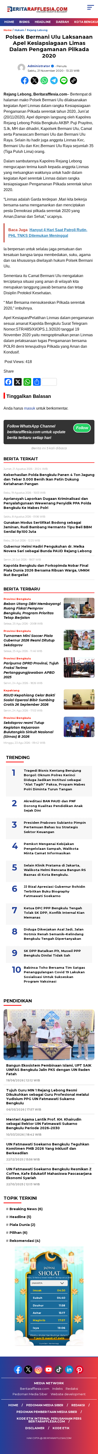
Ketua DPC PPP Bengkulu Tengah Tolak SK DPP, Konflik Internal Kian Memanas (54, 912)
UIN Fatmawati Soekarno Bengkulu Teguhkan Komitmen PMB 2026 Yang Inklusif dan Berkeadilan (47, 1148)
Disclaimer (34, 1428)
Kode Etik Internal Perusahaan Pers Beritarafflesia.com (49, 1420)
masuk (29, 408)
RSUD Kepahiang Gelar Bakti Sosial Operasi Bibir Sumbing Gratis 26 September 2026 (29, 699)
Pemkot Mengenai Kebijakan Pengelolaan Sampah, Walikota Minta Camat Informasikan (51, 848)
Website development (68, 1394)
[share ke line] (65, 83)
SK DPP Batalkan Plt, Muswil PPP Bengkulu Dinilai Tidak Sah (52, 953)
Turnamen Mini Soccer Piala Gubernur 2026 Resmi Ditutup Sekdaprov (29, 640)
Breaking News (26, 1209)
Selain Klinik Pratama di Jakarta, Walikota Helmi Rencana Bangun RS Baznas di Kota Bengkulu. (55, 870)
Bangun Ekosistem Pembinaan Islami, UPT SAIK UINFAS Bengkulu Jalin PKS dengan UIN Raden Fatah (48, 1069)
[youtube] (49, 1372)
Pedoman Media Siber (30, 1394)
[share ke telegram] (54, 83)
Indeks (57, 1388)
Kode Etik (61, 1428)
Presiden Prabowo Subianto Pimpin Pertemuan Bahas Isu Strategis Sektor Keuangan (55, 827)
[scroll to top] (91, 1426)
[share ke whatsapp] (45, 83)
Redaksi (72, 1388)
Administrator (39, 66)
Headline (43, 22)
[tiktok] (59, 1372)
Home (9, 22)
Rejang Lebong (37, 30)
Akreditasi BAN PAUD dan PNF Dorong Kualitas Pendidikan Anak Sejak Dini (53, 805)
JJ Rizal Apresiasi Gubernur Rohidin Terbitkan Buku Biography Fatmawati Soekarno (54, 891)
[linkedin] (69, 1372)
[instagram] (39, 1372)
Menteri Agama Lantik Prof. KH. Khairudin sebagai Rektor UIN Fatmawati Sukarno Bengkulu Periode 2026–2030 (43, 1123)
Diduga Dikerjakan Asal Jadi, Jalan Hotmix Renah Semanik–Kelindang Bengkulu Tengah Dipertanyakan (53, 934)
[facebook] (18, 1372)
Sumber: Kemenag (49, 1343)
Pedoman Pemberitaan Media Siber (46, 1412)
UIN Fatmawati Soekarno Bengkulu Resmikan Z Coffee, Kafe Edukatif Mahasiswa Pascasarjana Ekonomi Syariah (49, 1173)
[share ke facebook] (26, 83)
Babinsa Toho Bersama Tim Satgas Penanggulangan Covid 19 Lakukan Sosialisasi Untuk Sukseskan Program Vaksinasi (54, 975)
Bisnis (24, 22)
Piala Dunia (22, 1225)
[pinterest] (79, 1372)
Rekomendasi (25, 1241)
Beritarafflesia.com (34, 1388)
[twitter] (28, 1372)
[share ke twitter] (35, 83)
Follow (82, 428)
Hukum (19, 30)
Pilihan (18, 1232)
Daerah (62, 22)
